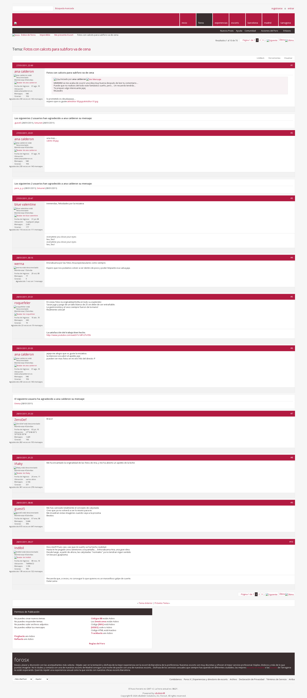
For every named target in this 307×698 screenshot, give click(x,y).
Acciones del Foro (269, 30)
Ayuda (239, 30)
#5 (292, 296)
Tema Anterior (146, 603)
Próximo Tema (162, 603)
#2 (292, 132)
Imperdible (45, 34)
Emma (17, 403)
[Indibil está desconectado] (22, 557)
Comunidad (250, 30)
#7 (292, 413)
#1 (292, 65)
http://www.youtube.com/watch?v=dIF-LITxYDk (69, 335)
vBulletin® (160, 693)
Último (282, 40)
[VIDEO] (94, 627)
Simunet (38, 122)
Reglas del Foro (97, 643)
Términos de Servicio (276, 679)
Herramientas (274, 58)
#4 (292, 257)
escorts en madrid (255, 667)
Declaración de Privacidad (251, 679)
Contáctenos (175, 679)
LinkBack (260, 58)
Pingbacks (19, 636)
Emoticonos (100, 621)
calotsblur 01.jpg (90, 101)
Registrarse (277, 8)
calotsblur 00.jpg (74, 101)
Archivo (233, 679)
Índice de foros (28, 34)
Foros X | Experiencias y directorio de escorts (206, 679)
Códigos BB (96, 618)
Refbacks (19, 639)
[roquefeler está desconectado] (24, 314)
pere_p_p (19, 188)
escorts (273, 667)
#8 (292, 457)
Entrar (291, 8)
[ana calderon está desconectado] (25, 83)
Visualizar (288, 58)
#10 (291, 541)
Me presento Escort (63, 34)
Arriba (292, 679)
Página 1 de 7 (249, 40)
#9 (292, 502)
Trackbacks (97, 633)
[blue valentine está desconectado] (26, 215)
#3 (292, 198)
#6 (292, 348)
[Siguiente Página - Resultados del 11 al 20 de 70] (272, 40)
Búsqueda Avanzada (64, 8)
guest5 (18, 122)
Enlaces (287, 30)
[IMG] (101, 624)
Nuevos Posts (227, 30)
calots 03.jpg (52, 140)
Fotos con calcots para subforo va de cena (57, 49)
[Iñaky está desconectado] (22, 473)
